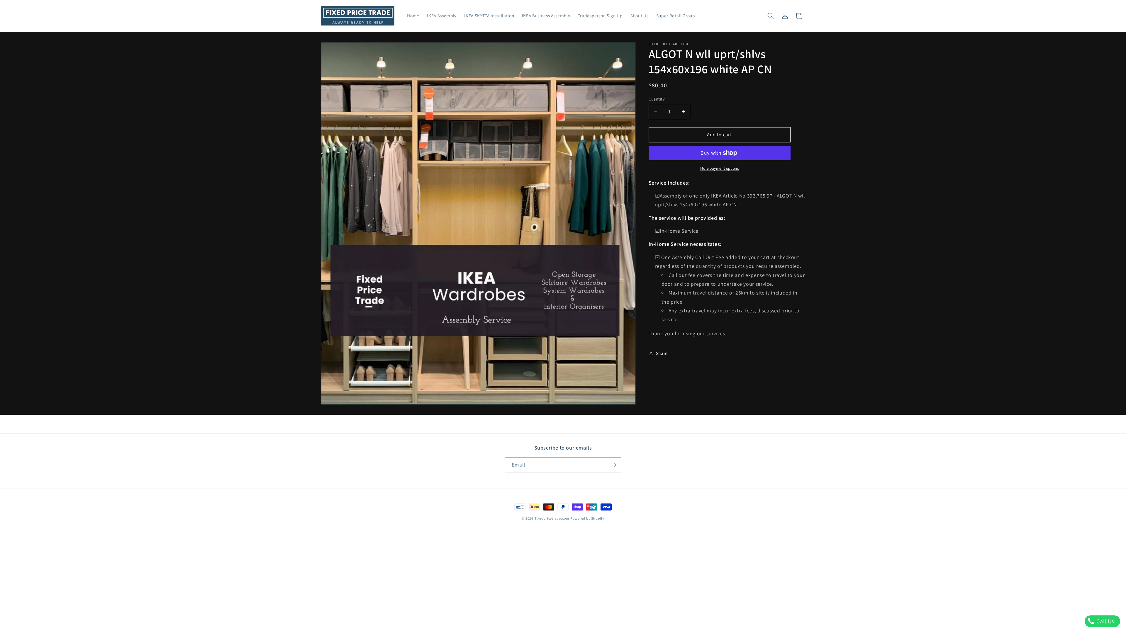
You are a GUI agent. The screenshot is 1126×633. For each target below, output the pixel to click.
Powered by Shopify (587, 518)
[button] (771, 16)
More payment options (719, 168)
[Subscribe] (614, 465)
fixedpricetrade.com (552, 518)
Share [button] (662, 353)
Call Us (1104, 621)
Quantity (657, 99)
